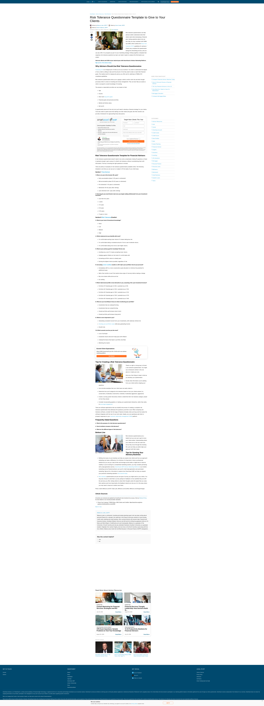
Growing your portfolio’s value (107, 324)
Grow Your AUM (174, 1)
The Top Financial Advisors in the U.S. (162, 86)
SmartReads (92, 14)
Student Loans (156, 178)
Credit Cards (155, 132)
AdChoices (199, 676)
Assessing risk (99, 69)
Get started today (122, 473)
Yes (100, 539)
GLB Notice (199, 678)
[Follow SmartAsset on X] (133, 675)
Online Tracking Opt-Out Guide (203, 680)
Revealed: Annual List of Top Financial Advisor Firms (102, 655)
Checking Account (157, 130)
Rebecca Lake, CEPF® (103, 512)
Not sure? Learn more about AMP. (133, 143)
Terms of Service (200, 672)
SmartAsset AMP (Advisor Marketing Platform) (127, 467)
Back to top (98, 506)
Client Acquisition (102, 1)
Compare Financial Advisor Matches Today (163, 79)
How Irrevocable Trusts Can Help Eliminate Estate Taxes (141, 655)
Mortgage (155, 161)
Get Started (111, 356)
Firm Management (134, 1)
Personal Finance (156, 163)
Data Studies (155, 138)
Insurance (154, 152)
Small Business (156, 175)
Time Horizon (105, 172)
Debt (153, 141)
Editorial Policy (143, 498)
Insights (154, 149)
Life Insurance (156, 158)
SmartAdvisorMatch (71, 687)
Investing (154, 155)
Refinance (155, 169)
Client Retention (122, 1)
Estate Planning (156, 144)
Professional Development (148, 1)
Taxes (153, 180)
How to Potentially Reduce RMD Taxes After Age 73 (122, 655)
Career (154, 127)
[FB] (92, 37)
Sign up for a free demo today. (103, 62)
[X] (92, 35)
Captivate (69, 678)
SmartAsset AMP (71, 680)
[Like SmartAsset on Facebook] (133, 672)
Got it (168, 703)
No (99, 541)
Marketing (112, 1)
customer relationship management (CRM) (121, 416)
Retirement (155, 172)
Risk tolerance (102, 476)
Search (68, 672)
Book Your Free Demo (133, 141)
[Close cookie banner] (262, 701)
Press (68, 685)
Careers (4, 674)
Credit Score (155, 135)
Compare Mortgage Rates (159, 96)
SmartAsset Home (165, 1)
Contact (4, 672)
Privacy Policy (199, 674)
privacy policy (134, 703)
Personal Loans (156, 166)
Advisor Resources (100, 14)
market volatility (107, 264)
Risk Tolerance (106, 217)
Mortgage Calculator (157, 93)
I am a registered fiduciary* (132, 138)
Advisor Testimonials (71, 683)
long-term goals (108, 96)
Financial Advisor (156, 147)
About (68, 674)
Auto (153, 124)
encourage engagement (106, 404)
